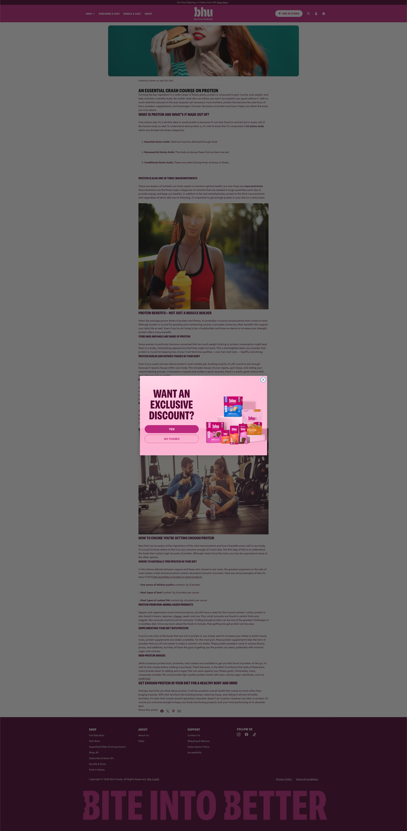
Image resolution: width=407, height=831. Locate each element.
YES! (172, 429)
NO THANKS (171, 439)
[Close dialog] (263, 379)
